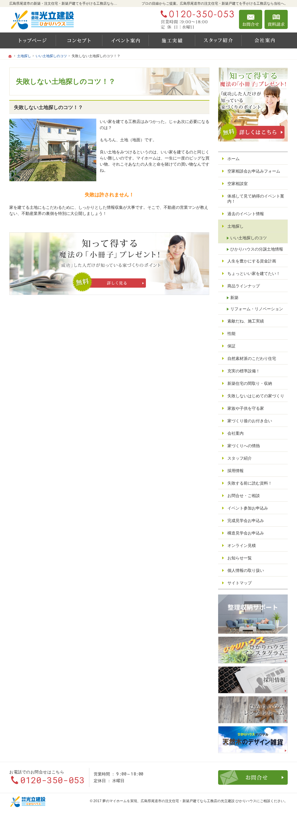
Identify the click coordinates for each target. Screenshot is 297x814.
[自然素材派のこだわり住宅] (79, 40)
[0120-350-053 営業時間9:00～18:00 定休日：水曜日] (196, 19)
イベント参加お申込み (247, 508)
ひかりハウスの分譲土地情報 (256, 249)
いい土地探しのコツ (248, 237)
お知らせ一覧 (239, 558)
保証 (231, 346)
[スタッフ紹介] (218, 40)
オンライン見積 (241, 545)
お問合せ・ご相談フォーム (253, 777)
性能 (231, 333)
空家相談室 (237, 183)
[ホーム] (32, 40)
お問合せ (250, 19)
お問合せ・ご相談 (243, 495)
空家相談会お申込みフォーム (253, 171)
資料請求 (276, 19)
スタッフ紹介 (239, 458)
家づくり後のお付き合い (249, 420)
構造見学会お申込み (245, 533)
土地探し (235, 226)
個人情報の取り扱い (245, 570)
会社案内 (235, 433)
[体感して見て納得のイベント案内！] (125, 40)
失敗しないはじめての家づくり (255, 396)
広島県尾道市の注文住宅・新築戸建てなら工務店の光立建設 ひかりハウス (198, 801)
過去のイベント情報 (245, 213)
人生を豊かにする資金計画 (251, 261)
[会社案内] (264, 40)
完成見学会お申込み (245, 520)
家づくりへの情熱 (243, 445)
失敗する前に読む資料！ (249, 483)
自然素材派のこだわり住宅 (251, 358)
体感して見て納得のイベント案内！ (255, 199)
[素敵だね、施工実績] (171, 40)
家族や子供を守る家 (245, 408)
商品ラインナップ (243, 286)
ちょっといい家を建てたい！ (253, 273)
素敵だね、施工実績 (245, 321)
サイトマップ (239, 583)
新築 (234, 297)
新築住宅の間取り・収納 (249, 383)
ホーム (233, 158)
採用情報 (235, 470)
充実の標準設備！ (243, 371)
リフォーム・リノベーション (256, 309)
